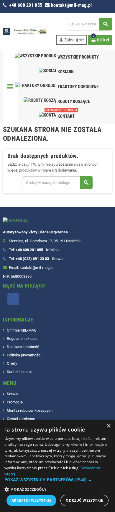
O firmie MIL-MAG (22, 330)
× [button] (108, 426)
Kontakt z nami (19, 371)
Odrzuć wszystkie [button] (84, 500)
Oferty (12, 363)
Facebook (13, 299)
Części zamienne (21, 418)
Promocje (15, 402)
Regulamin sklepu (22, 338)
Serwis (12, 394)
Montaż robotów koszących (29, 410)
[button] (57, 480)
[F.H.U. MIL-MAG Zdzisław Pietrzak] (25, 31)
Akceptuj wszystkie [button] (31, 500)
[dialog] (57, 466)
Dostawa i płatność (23, 347)
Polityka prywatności (24, 355)
